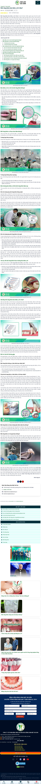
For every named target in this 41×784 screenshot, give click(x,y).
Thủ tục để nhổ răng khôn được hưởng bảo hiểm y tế (13, 50)
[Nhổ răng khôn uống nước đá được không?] (20, 606)
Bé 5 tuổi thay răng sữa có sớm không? (11, 519)
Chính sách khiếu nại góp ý (19, 750)
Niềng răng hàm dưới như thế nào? (9, 691)
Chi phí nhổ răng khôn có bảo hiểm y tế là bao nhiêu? (13, 56)
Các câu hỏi (7, 6)
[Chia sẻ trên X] (20, 482)
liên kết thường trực (20, 501)
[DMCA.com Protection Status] (20, 766)
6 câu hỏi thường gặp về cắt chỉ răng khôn (11, 511)
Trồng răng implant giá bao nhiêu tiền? (10, 672)
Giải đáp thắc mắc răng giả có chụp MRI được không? (13, 517)
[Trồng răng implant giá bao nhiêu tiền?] (20, 664)
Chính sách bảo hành (18, 747)
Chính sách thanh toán (18, 748)
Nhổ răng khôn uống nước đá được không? (11, 614)
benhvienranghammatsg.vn (9, 493)
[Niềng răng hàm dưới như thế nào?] (20, 683)
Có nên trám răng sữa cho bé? (9, 515)
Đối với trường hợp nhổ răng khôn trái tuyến (11, 49)
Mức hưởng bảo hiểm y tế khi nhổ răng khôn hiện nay (13, 46)
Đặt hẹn (12, 783)
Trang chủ (3, 6)
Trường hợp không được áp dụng (9, 44)
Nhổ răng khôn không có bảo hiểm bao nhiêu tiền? (13, 55)
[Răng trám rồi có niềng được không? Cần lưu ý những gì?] (20, 587)
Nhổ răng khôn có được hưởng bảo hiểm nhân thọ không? (14, 58)
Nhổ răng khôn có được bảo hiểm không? (10, 41)
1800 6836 (7, 489)
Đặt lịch (38, 2)
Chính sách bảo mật (18, 746)
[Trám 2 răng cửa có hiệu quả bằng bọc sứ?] (20, 625)
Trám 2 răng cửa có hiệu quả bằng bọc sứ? (11, 633)
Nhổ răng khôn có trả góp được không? (11, 59)
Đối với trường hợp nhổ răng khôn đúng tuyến (12, 47)
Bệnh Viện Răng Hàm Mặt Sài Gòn (7, 776)
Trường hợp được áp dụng (8, 43)
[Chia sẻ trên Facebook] (18, 482)
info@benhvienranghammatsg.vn (10, 491)
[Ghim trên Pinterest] (23, 482)
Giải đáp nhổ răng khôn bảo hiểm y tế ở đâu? (11, 52)
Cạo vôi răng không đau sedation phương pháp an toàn (14, 513)
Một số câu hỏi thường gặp (8, 53)
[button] (1, 2)
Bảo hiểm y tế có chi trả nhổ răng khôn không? (11, 40)
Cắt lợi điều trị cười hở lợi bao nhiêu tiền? (11, 509)
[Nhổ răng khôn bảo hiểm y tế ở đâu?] (20, 2)
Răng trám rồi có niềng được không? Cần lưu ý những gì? (15, 596)
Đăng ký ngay (20, 716)
